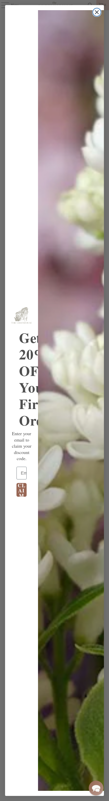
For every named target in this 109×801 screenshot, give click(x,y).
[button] (96, 788)
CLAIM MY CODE (21, 490)
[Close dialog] (97, 12)
